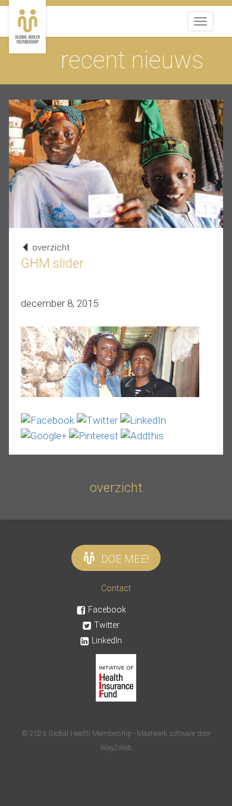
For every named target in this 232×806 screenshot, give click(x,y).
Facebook (107, 609)
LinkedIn (107, 640)
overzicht (50, 247)
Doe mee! (125, 559)
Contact (116, 588)
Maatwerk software (167, 733)
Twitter (107, 625)
